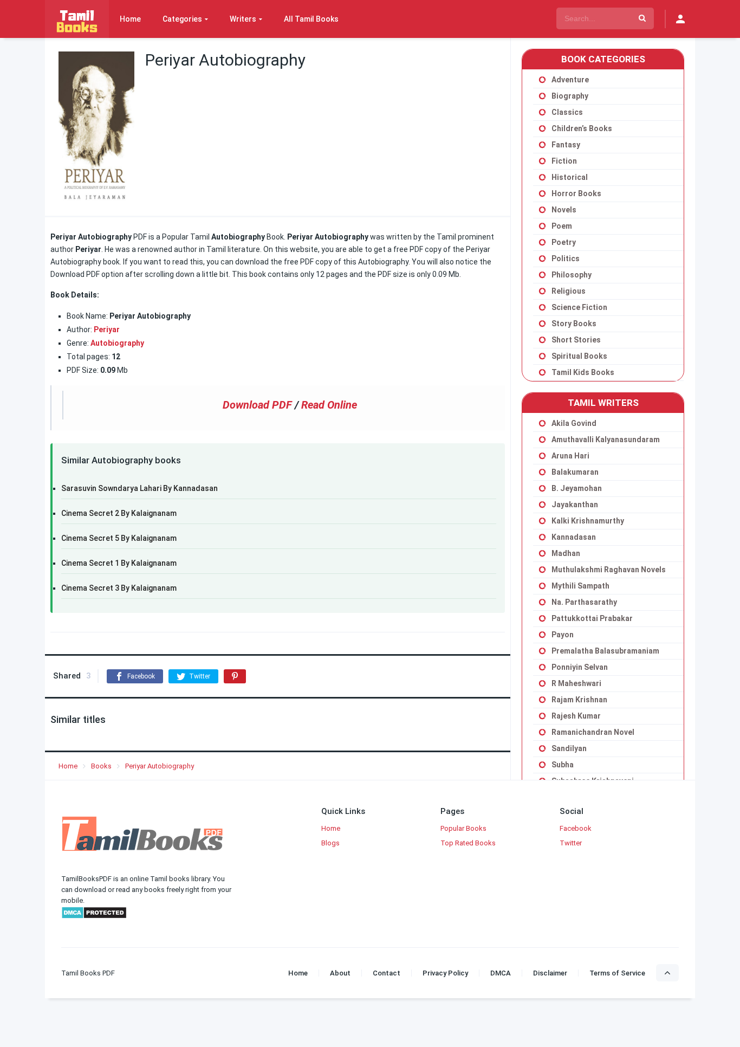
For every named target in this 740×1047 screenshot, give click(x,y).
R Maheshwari (576, 683)
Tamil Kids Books (582, 372)
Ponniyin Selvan (579, 667)
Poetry (563, 242)
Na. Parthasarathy (584, 602)
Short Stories (576, 339)
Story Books (573, 323)
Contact (386, 973)
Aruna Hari (570, 455)
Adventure (570, 79)
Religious (568, 291)
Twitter (571, 843)
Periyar (107, 329)
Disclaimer (550, 973)
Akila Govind (573, 423)
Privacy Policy (445, 973)
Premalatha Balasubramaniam (605, 651)
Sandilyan (569, 748)
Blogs (330, 843)
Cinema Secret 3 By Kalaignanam (119, 588)
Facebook (576, 828)
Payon (562, 634)
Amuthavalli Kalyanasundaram (605, 439)
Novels (563, 209)
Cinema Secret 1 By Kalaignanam (119, 563)
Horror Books (576, 193)
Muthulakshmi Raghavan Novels (608, 569)
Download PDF (257, 404)
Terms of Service (617, 973)
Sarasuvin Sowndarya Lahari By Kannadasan (139, 488)
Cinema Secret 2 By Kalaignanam (119, 513)
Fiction (564, 161)
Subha (562, 764)
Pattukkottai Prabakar (592, 618)
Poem (561, 226)
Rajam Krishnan (579, 699)
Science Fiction (579, 307)
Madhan (565, 553)
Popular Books (463, 828)
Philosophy (571, 274)
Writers (243, 19)
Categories (182, 19)
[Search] (642, 18)
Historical (569, 177)
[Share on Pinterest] (235, 676)
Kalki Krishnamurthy (587, 520)
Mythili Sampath (580, 585)
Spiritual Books (579, 356)
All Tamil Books (311, 19)
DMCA (500, 973)
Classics (567, 112)
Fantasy (565, 144)
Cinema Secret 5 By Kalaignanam (119, 538)
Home (130, 19)
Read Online (329, 404)
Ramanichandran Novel (592, 732)
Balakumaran (575, 472)
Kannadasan (573, 537)
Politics (565, 258)
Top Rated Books (468, 843)
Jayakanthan (574, 504)
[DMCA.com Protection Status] (94, 917)
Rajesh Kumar (576, 716)
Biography (569, 96)
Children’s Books (581, 128)
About (340, 973)
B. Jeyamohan (576, 488)
